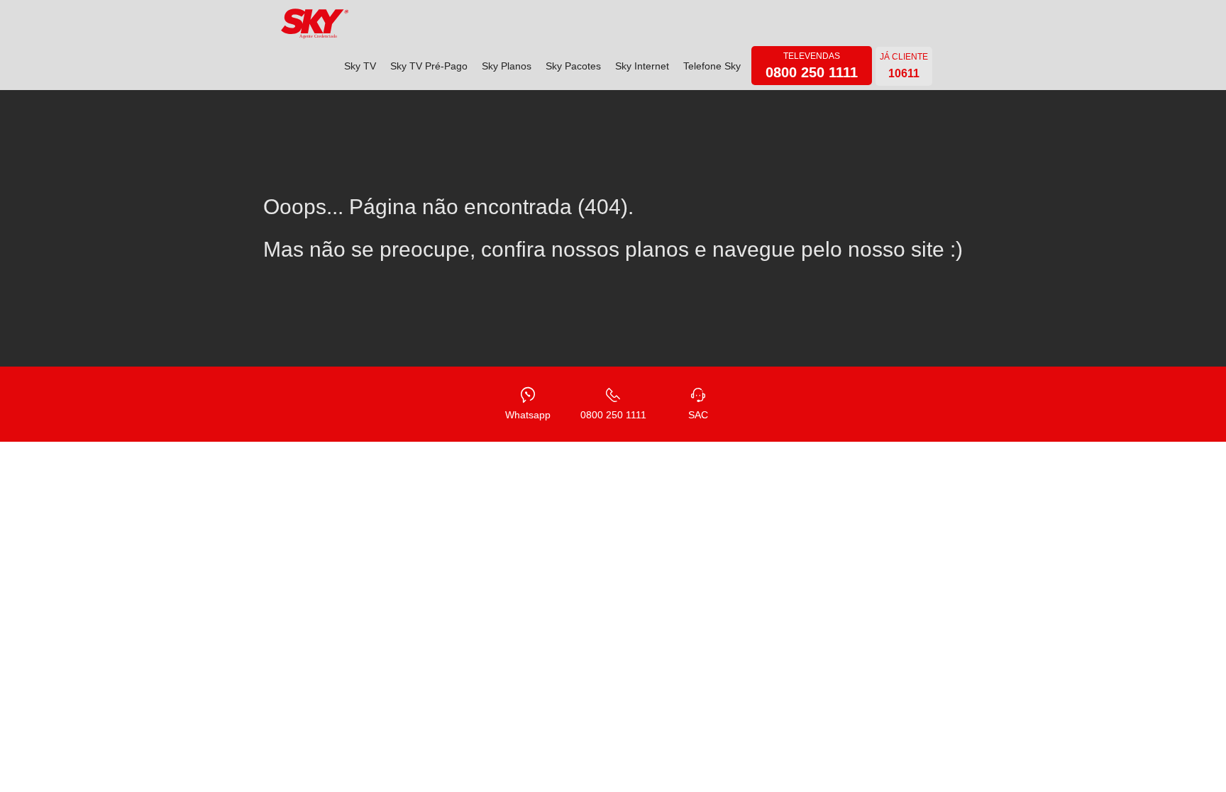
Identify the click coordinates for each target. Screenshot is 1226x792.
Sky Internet (642, 66)
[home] (315, 24)
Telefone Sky (712, 66)
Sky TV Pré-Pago (429, 66)
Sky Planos (506, 66)
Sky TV (360, 66)
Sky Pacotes (573, 66)
